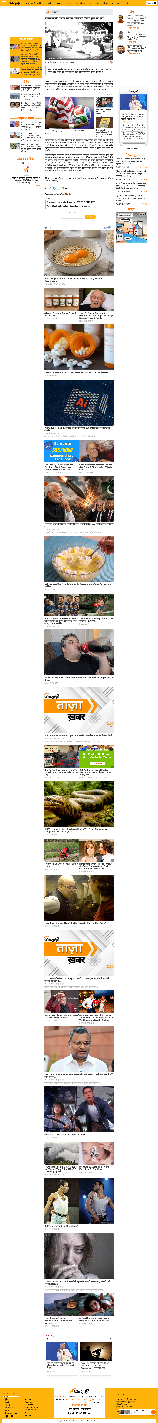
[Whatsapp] (62, 189)
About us (28, 1402)
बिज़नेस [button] (42, 3)
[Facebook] (109, 31)
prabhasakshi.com (80, 1405)
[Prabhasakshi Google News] (111, 62)
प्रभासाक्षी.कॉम (60, 1397)
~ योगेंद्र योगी (131, 42)
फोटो (7, 1402)
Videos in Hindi (65, 1402)
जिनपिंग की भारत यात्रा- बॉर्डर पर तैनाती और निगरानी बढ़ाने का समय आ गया (136, 48)
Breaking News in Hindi (94, 1399)
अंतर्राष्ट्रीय (34, 3)
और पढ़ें (37, 185)
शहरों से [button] (68, 3)
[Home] (48, 12)
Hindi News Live (80, 1402)
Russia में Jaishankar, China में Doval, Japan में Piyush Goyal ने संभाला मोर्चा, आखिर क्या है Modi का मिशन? (136, 21)
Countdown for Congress (80, 206)
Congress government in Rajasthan (61, 202)
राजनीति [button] (119, 3)
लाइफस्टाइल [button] (94, 3)
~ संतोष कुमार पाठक (134, 53)
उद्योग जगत (143, 167)
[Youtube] (85, 1413)
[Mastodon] (89, 1413)
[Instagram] (81, 1413)
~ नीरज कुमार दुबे (133, 28)
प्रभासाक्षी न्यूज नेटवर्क (51, 62)
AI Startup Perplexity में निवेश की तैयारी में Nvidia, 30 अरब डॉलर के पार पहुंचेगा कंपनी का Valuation (131, 173)
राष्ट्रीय (27, 3)
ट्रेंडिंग (26, 81)
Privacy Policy (30, 1410)
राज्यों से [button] (59, 3)
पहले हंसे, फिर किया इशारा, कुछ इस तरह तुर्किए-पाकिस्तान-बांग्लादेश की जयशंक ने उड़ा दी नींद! (62, 1365)
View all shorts (133, 148)
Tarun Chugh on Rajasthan (57, 206)
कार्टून (7, 1410)
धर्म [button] (126, 3)
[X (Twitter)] (109, 35)
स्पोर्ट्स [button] (50, 3)
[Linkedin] (77, 1413)
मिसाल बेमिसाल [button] (80, 3)
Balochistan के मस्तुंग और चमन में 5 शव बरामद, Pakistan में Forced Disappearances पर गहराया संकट (95, 1365)
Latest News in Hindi (73, 1399)
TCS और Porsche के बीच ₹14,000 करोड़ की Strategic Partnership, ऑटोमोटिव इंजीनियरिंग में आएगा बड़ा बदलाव (131, 185)
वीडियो (7, 1405)
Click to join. (69, 194)
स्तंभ (131, 11)
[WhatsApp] (109, 40)
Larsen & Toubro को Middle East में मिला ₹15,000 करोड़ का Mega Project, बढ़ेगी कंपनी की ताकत (130, 161)
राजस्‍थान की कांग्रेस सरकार (86, 202)
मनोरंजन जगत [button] (107, 3)
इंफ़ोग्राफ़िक (9, 1408)
